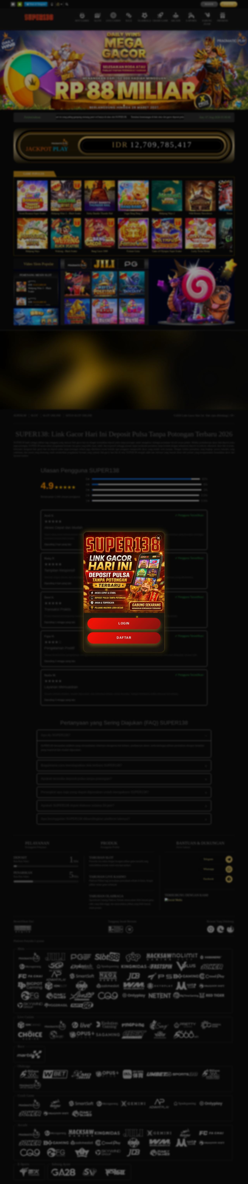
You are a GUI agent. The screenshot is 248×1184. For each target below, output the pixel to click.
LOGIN (124, 623)
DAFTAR (124, 637)
